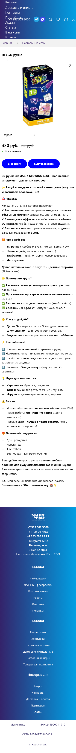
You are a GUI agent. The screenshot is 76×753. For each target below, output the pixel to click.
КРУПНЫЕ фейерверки (38, 585)
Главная (7, 43)
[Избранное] (58, 19)
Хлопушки (38, 638)
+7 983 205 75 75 (38, 536)
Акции (38, 686)
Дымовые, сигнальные (38, 651)
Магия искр (17, 724)
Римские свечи (38, 591)
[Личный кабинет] (73, 19)
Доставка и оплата (38, 699)
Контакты (38, 692)
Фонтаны (38, 604)
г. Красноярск (38, 744)
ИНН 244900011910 (52, 724)
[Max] (42, 19)
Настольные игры (33, 43)
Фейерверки (38, 578)
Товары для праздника (38, 664)
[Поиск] (50, 19)
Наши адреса (38, 545)
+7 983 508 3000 (38, 527)
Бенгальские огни (38, 645)
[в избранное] (69, 65)
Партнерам (38, 705)
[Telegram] (36, 19)
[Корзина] (66, 19)
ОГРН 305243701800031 (38, 734)
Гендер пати (38, 632)
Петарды (38, 610)
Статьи (38, 712)
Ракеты (38, 597)
